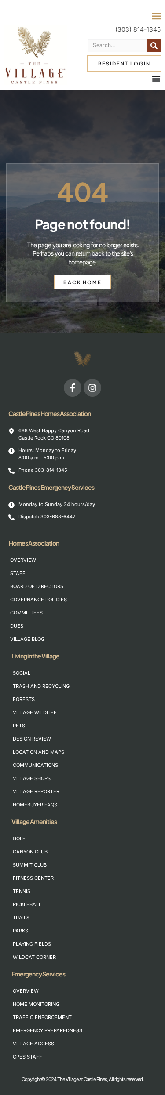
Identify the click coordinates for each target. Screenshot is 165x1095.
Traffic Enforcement (41, 1017)
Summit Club (30, 865)
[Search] (154, 45)
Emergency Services (38, 974)
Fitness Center (33, 878)
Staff (18, 573)
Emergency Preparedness (41, 1030)
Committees (26, 613)
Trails (21, 917)
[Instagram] (92, 388)
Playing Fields (32, 944)
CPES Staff (27, 1057)
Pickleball (27, 904)
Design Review (32, 739)
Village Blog (27, 639)
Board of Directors (36, 586)
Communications (35, 765)
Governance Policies (38, 599)
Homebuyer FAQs (35, 805)
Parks (20, 931)
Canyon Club (30, 852)
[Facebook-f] (72, 388)
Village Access (33, 1044)
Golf (19, 838)
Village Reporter (36, 791)
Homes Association (34, 543)
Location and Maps (38, 752)
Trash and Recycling (41, 686)
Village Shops (32, 778)
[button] (157, 16)
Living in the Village (35, 656)
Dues (16, 626)
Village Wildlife (35, 712)
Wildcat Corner (34, 957)
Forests (24, 699)
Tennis (21, 891)
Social (21, 673)
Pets (19, 726)
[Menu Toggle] (156, 78)
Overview (23, 560)
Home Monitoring (36, 1004)
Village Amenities (34, 821)
